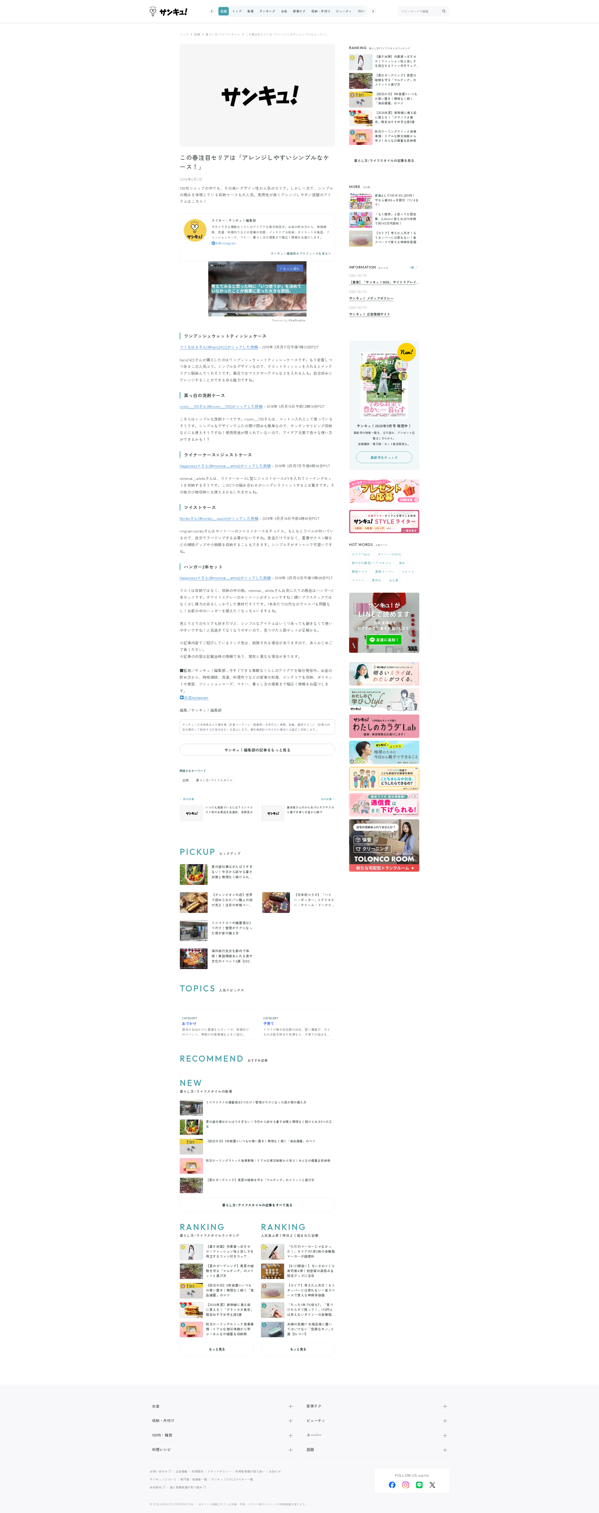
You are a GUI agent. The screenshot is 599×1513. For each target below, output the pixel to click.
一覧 (411, 267)
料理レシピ (161, 1449)
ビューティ (344, 11)
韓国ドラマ (360, 571)
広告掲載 (182, 1471)
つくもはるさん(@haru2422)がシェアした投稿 (219, 347)
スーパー (314, 1435)
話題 (223, 11)
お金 (284, 11)
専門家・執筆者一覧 (193, 1479)
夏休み (376, 580)
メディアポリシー (219, 1471)
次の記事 (326, 799)
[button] (211, 11)
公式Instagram (225, 243)
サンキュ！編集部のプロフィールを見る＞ (301, 253)
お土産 (393, 580)
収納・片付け (321, 11)
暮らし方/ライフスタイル (223, 34)
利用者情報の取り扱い (250, 1471)
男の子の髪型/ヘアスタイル (371, 563)
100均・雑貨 (367, 11)
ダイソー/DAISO (389, 554)
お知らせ (275, 1471)
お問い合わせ (159, 1471)
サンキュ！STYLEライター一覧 (232, 1479)
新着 (250, 11)
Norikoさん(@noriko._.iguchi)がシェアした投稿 (219, 518)
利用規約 (198, 1471)
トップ (237, 11)
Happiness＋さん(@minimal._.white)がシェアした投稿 (225, 465)
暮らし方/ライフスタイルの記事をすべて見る (257, 1205)
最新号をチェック (384, 457)
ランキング (267, 11)
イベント (358, 580)
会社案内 (156, 1487)
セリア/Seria (361, 554)
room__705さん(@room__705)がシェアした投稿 (221, 406)
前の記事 (188, 799)
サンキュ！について (163, 1479)
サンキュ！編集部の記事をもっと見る (257, 750)
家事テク (299, 11)
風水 (402, 563)
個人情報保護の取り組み (186, 1487)
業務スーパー (384, 571)
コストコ (408, 571)
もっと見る (217, 1349)
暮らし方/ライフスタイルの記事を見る (384, 160)
